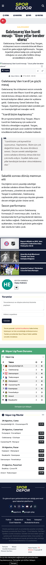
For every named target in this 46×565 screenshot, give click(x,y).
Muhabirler (29, 523)
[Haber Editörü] (7, 284)
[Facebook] (11, 506)
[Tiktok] (31, 506)
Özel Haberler (15, 523)
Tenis (29, 15)
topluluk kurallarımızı (22, 328)
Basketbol (18, 15)
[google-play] (28, 512)
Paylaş (6, 70)
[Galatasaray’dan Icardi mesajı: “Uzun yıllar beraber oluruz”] (23, 65)
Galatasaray (23, 27)
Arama (36, 523)
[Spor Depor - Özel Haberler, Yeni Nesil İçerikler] (24, 6)
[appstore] (16, 512)
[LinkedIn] (23, 506)
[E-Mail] (16, 288)
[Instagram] (19, 506)
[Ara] (43, 6)
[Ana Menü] (3, 6)
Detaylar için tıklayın (23, 407)
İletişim (5, 547)
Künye (14, 547)
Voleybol (40, 15)
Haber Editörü (15, 76)
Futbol (6, 15)
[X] (15, 506)
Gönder (6, 321)
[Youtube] (27, 506)
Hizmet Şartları (6, 551)
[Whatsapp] (35, 506)
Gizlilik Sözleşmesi (9, 549)
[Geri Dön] (3, 21)
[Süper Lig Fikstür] (43, 415)
